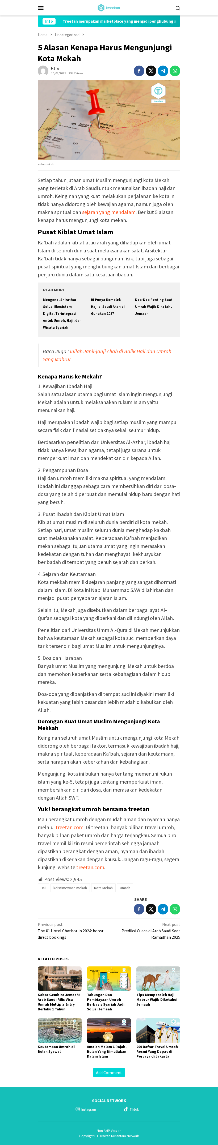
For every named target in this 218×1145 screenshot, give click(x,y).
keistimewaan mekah (70, 887)
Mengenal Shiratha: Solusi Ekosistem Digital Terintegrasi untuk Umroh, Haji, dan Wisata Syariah (62, 313)
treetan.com (69, 827)
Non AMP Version (109, 1130)
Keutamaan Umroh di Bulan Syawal (56, 1049)
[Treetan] (109, 7)
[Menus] (40, 7)
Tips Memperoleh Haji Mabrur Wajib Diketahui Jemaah (156, 999)
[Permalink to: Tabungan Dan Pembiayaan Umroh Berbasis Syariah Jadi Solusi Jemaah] (109, 978)
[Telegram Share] (163, 71)
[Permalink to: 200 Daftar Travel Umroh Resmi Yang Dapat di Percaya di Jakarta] (158, 1030)
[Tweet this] (151, 71)
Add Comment (109, 1072)
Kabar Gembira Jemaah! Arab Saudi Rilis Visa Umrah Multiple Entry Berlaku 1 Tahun (59, 1001)
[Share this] (139, 71)
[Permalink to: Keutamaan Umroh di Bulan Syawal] (60, 1030)
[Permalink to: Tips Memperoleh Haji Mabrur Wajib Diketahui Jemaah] (158, 978)
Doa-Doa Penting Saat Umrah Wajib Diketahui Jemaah (154, 306)
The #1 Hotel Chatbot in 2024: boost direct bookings (71, 931)
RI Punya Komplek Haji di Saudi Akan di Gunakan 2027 (108, 306)
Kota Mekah (103, 887)
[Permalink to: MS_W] (43, 70)
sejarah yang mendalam (109, 212)
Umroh (125, 887)
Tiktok (134, 1109)
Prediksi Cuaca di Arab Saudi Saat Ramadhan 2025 (150, 931)
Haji (43, 887)
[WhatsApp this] (175, 71)
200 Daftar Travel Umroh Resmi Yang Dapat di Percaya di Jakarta (157, 1051)
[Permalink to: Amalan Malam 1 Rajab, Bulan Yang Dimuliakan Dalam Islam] (109, 1030)
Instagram (88, 1109)
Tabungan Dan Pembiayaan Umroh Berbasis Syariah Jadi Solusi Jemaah (105, 1001)
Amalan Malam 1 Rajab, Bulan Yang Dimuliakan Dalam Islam (107, 1051)
